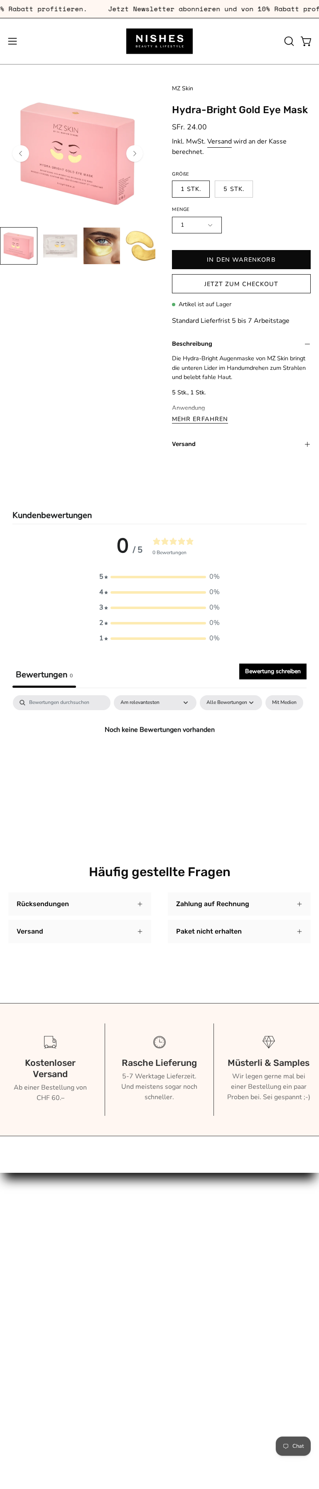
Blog (15, 1241)
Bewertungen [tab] (44, 674)
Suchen (179, 1199)
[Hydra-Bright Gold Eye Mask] (18, 246)
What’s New (27, 1254)
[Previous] (20, 153)
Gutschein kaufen (194, 1213)
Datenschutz (186, 1282)
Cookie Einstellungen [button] (199, 1296)
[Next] (134, 153)
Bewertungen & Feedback (206, 1309)
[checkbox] (284, 702)
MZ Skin (182, 88)
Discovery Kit (28, 1268)
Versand (219, 141)
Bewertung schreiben (273, 671)
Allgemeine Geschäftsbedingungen (221, 1241)
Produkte (22, 1213)
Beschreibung (192, 343)
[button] (288, 41)
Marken (19, 1199)
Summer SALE (30, 1296)
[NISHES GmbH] (159, 41)
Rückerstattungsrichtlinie (205, 1254)
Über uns (22, 1227)
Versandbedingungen (199, 1268)
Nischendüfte (28, 1282)
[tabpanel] (159, 757)
